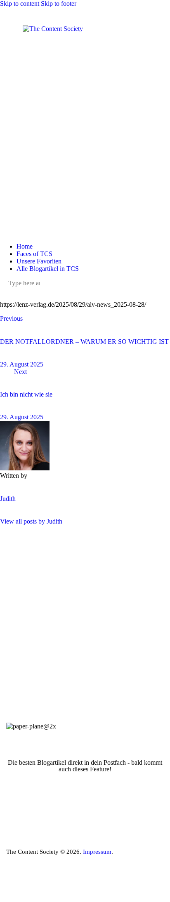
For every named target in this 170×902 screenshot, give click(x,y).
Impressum (97, 851)
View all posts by (31, 521)
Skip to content (19, 3)
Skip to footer (58, 3)
